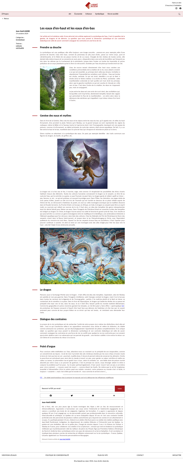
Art (70, 14)
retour (6, 19)
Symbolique (99, 14)
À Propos (5, 14)
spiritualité (20, 48)
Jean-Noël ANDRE (23, 31)
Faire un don (176, 3)
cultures (19, 46)
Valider (120, 388)
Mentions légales (9, 455)
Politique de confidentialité (57, 455)
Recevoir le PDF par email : (51, 388)
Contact (140, 455)
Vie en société (112, 14)
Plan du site (103, 455)
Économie (78, 14)
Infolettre (177, 455)
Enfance (89, 14)
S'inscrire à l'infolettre (173, 5)
